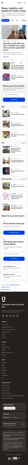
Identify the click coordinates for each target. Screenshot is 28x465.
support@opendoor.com (17, 446)
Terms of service (6, 388)
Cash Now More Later (7, 327)
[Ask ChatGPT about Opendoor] (3, 316)
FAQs (3, 377)
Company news (5, 287)
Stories (3, 334)
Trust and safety (6, 385)
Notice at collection (6, 393)
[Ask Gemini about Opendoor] (10, 316)
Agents (3, 344)
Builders (4, 350)
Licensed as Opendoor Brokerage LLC (13, 434)
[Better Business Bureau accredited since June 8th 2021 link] (16, 458)
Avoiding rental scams (7, 398)
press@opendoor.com (14, 284)
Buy (17, 20)
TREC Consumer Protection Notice (11, 439)
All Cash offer (5, 324)
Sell (12, 20)
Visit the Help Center (9, 408)
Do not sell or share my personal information (13, 395)
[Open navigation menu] (24, 2)
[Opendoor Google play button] (15, 417)
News (3, 365)
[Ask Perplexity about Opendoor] (17, 316)
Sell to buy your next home (8, 329)
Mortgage (23, 20)
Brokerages (4, 375)
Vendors (4, 355)
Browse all (24, 106)
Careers (4, 372)
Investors (4, 370)
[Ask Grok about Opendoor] (14, 316)
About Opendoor (5, 289)
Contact (4, 367)
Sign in (19, 2)
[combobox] (14, 97)
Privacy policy (5, 390)
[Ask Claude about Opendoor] (6, 316)
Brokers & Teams (6, 347)
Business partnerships (7, 352)
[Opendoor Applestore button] (7, 417)
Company (4, 362)
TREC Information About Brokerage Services (14, 438)
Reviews (4, 337)
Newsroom (5, 20)
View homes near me (14, 232)
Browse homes (5, 332)
